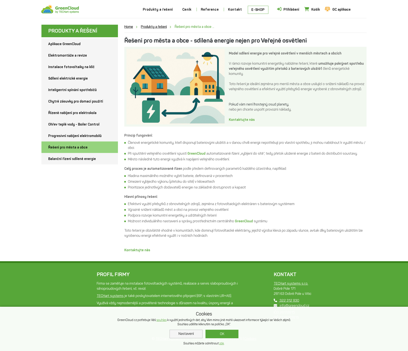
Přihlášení (291, 9)
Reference (210, 9)
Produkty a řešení (158, 9)
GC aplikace (341, 9)
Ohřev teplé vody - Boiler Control (73, 124)
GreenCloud (196, 153)
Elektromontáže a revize (67, 55)
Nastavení (186, 334)
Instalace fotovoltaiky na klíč (71, 67)
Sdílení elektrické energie (68, 78)
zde (221, 343)
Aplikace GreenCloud (64, 44)
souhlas (161, 320)
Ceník (186, 9)
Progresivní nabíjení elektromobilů (75, 136)
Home (128, 27)
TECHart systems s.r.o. (291, 283)
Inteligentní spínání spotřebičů (72, 90)
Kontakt (235, 9)
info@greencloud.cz (294, 306)
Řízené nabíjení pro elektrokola (72, 113)
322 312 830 (289, 300)
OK (222, 334)
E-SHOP (258, 10)
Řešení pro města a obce (68, 147)
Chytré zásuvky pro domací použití (75, 101)
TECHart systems (110, 296)
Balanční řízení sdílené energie (72, 159)
